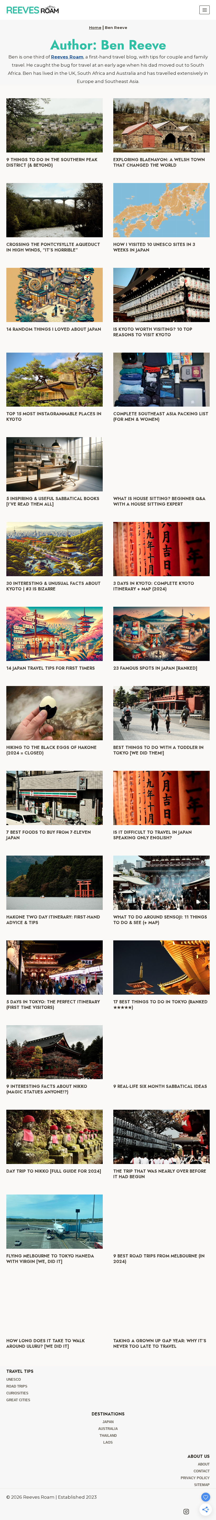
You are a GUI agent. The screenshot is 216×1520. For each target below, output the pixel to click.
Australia (108, 1429)
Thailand (108, 1436)
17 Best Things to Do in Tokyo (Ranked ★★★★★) (160, 1004)
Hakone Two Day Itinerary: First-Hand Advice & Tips (53, 920)
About (204, 1464)
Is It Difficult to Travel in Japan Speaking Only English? (152, 835)
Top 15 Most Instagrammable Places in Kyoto (53, 416)
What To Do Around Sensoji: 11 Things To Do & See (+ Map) (160, 920)
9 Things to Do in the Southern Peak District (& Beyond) (51, 162)
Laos (108, 1442)
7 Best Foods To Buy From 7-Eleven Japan (48, 835)
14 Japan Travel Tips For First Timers (50, 668)
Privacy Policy (195, 1478)
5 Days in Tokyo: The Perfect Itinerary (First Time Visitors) (53, 1004)
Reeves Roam (67, 57)
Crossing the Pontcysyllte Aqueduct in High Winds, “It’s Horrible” (53, 247)
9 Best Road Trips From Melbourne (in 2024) (159, 1259)
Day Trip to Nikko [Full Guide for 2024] (53, 1171)
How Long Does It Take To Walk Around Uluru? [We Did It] (45, 1343)
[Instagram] (186, 1511)
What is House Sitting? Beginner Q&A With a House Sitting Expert (159, 501)
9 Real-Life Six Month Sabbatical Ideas (160, 1086)
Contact (202, 1471)
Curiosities (17, 1393)
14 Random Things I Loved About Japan (53, 329)
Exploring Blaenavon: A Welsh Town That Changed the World (159, 162)
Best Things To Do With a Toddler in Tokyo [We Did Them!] (158, 750)
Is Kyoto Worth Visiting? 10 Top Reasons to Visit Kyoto (152, 332)
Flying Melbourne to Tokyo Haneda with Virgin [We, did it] (50, 1259)
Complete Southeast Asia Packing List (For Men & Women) (160, 416)
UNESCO (13, 1379)
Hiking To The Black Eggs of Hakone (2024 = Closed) (51, 750)
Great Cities (18, 1400)
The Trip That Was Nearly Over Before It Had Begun (159, 1174)
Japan (108, 1422)
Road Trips (16, 1386)
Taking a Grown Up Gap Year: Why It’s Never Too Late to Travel (159, 1343)
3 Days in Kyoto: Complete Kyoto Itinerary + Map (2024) (153, 586)
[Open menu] (204, 10)
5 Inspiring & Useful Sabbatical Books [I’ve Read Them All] (52, 501)
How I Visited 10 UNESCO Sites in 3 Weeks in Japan (154, 247)
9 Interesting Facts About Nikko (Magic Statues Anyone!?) (46, 1089)
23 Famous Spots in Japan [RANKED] (155, 668)
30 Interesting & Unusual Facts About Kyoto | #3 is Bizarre (53, 586)
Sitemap (202, 1485)
